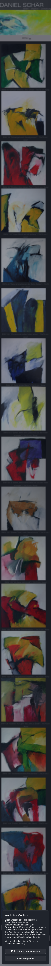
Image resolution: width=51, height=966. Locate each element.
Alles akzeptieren (25, 958)
